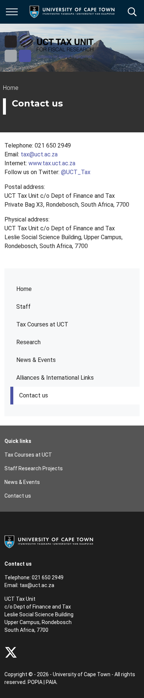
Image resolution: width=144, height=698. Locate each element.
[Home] (48, 541)
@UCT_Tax (75, 172)
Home (24, 288)
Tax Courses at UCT (42, 324)
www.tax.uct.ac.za (51, 163)
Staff (23, 306)
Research (28, 342)
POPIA (35, 682)
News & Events (36, 359)
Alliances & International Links (55, 377)
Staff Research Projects (33, 468)
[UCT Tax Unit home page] (49, 48)
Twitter (10, 652)
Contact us (33, 395)
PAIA (51, 682)
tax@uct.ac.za (39, 154)
